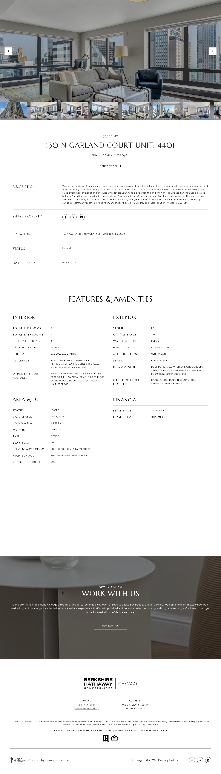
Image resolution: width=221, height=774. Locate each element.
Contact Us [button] (110, 625)
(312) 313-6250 (86, 705)
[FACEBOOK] (192, 760)
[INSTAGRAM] (200, 760)
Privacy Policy (168, 760)
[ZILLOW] (208, 760)
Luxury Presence (57, 760)
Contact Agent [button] (110, 166)
